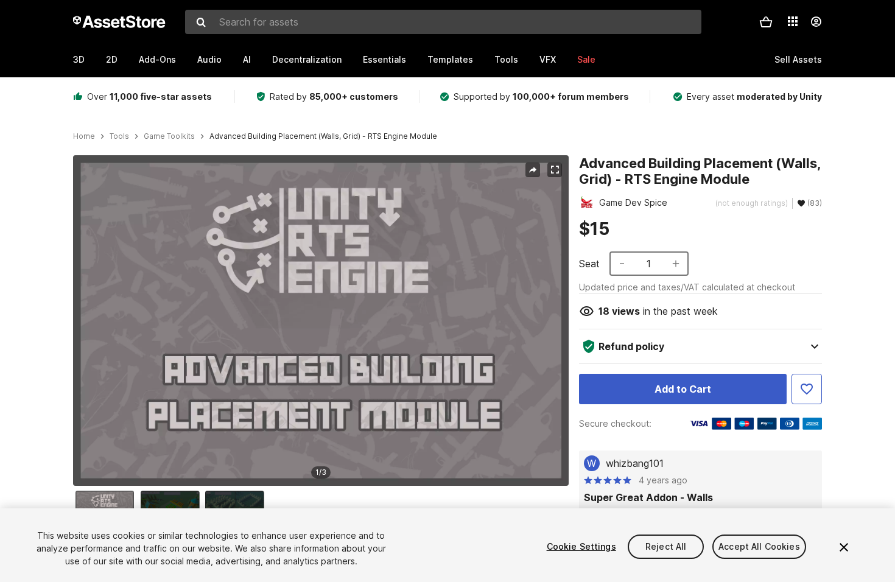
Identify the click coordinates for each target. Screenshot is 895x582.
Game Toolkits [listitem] (169, 136)
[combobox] (443, 22)
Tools (506, 59)
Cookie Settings (581, 546)
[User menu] (816, 22)
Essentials (384, 59)
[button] (766, 22)
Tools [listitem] (119, 136)
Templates (450, 59)
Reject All (665, 546)
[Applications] (792, 21)
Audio (209, 59)
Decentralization (307, 59)
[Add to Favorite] (806, 389)
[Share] (532, 170)
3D (79, 59)
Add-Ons (157, 59)
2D (112, 59)
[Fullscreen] (554, 170)
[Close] (844, 547)
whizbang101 (635, 463)
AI (247, 59)
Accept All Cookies (759, 546)
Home (84, 136)
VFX (547, 59)
